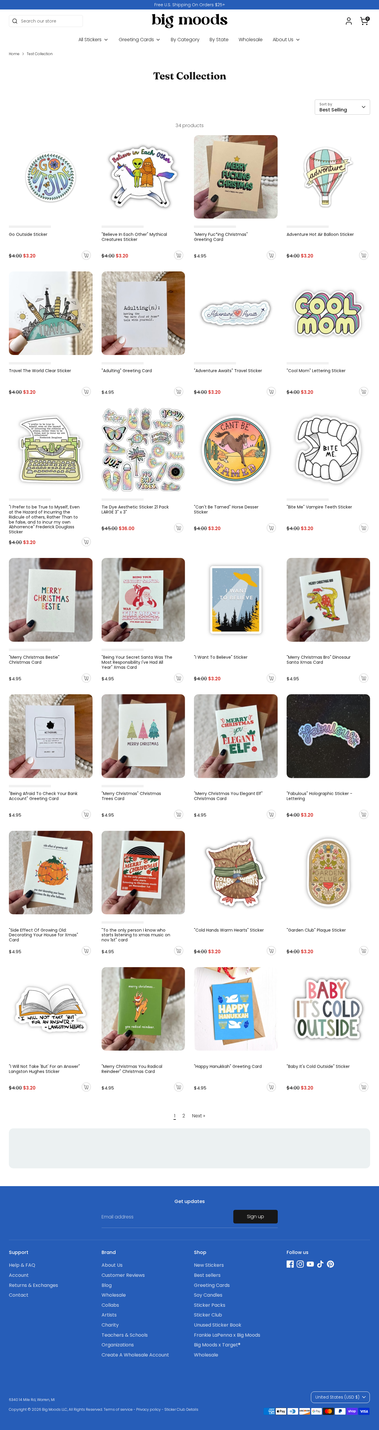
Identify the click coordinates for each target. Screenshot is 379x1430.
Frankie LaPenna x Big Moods (227, 1335)
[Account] (349, 21)
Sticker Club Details (181, 1409)
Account (19, 1275)
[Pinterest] (330, 1264)
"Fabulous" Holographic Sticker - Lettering (319, 796)
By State (219, 39)
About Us (284, 39)
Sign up (255, 1216)
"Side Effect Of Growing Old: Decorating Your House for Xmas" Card (43, 935)
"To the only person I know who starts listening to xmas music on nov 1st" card (136, 935)
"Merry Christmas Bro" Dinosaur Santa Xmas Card (319, 659)
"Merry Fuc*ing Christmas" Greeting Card (221, 236)
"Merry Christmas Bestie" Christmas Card (34, 659)
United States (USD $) (337, 1397)
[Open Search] (15, 21)
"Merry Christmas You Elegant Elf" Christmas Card (228, 796)
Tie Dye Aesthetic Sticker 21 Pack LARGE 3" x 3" (135, 509)
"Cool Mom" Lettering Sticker (316, 371)
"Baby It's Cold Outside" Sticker (318, 1066)
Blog (107, 1285)
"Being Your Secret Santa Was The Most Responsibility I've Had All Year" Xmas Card (137, 662)
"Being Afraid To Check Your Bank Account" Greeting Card (43, 796)
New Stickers (209, 1265)
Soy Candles (208, 1295)
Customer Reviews (123, 1275)
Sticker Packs (209, 1305)
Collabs (110, 1305)
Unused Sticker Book (217, 1325)
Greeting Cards (137, 39)
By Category (185, 39)
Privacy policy (148, 1409)
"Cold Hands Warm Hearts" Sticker (229, 930)
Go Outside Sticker (28, 234)
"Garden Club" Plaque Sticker (316, 930)
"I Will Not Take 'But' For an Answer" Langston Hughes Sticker (44, 1068)
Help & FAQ (22, 1265)
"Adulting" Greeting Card (127, 371)
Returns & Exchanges (33, 1285)
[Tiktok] (320, 1264)
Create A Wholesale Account (135, 1354)
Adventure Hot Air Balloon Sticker (320, 234)
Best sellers (207, 1275)
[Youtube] (310, 1264)
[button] (364, 21)
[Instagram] (300, 1264)
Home (14, 53)
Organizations (118, 1344)
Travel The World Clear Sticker (40, 371)
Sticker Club (208, 1314)
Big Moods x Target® (217, 1344)
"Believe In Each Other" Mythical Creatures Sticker (134, 236)
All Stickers (90, 39)
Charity (110, 1325)
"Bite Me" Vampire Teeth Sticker (319, 507)
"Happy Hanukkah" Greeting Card (228, 1066)
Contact (18, 1295)
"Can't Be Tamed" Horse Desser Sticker (226, 509)
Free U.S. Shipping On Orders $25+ (189, 5)
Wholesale (251, 39)
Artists (109, 1314)
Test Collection (40, 53)
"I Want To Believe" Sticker (221, 657)
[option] (189, 4)
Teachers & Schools (125, 1335)
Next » (198, 1115)
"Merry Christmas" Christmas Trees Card (131, 796)
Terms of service (118, 1409)
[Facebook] (290, 1264)
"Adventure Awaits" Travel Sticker (228, 371)
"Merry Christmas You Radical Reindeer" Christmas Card (132, 1068)
